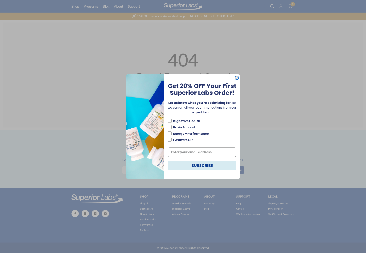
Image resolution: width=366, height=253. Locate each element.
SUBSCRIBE (202, 165)
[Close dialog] (237, 78)
